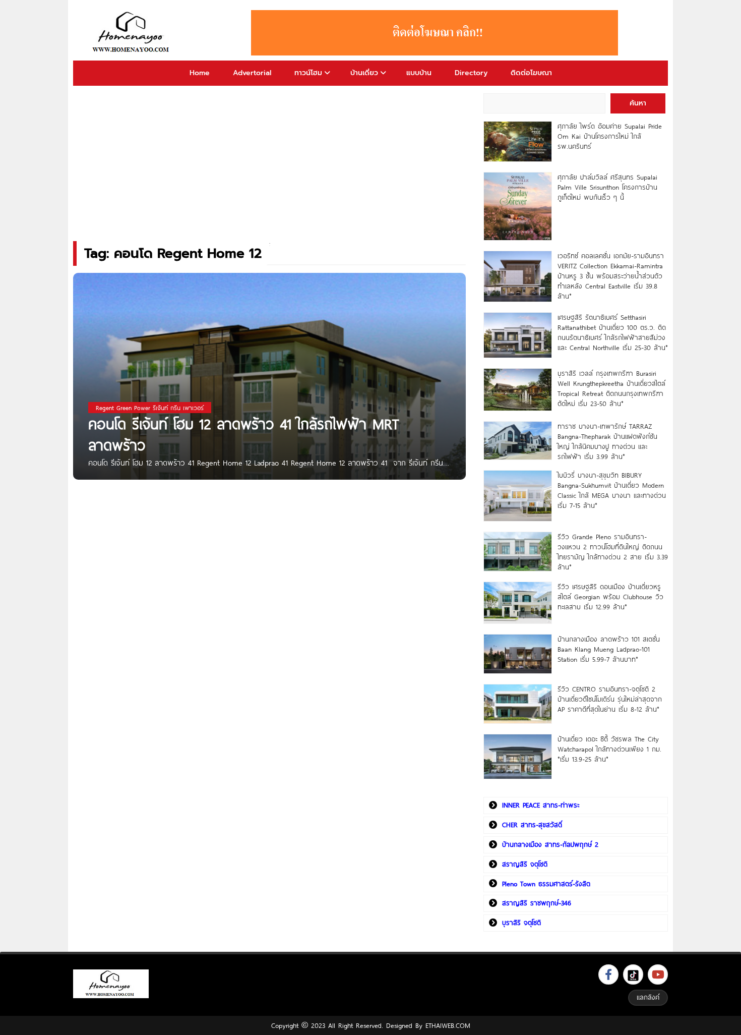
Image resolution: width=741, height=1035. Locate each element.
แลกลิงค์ (648, 997)
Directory (471, 73)
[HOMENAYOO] (132, 32)
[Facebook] (608, 974)
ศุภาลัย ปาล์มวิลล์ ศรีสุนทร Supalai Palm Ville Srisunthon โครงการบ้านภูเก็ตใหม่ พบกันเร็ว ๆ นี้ (607, 187)
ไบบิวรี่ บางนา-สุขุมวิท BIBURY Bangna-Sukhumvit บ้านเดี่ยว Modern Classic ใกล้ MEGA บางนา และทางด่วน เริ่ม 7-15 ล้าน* (612, 490)
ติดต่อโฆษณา (531, 73)
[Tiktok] (633, 974)
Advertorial (252, 73)
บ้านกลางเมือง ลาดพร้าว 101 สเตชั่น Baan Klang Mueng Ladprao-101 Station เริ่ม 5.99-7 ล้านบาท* (609, 649)
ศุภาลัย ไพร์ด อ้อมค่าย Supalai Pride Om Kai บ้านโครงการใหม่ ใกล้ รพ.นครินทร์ (610, 136)
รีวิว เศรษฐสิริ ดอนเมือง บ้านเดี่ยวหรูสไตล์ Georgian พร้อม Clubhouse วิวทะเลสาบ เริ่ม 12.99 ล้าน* (610, 597)
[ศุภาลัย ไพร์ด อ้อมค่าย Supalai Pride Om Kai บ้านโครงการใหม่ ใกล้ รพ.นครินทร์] (517, 141)
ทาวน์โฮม (308, 73)
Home (200, 73)
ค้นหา (638, 103)
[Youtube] (658, 974)
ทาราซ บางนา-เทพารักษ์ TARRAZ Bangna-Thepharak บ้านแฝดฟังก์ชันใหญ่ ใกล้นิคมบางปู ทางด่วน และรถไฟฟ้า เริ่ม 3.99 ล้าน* (607, 441)
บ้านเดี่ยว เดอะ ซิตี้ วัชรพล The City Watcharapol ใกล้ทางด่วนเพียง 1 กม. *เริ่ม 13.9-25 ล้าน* (609, 749)
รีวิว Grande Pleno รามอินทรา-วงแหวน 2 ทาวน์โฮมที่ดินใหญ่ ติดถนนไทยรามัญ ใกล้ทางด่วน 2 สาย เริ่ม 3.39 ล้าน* (613, 552)
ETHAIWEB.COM (447, 1025)
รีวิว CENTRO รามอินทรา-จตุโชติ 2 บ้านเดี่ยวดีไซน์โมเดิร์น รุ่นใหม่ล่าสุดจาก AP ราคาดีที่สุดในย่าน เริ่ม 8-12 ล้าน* (610, 699)
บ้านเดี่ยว (364, 73)
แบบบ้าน (418, 73)
